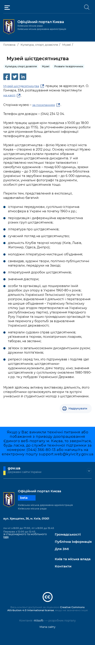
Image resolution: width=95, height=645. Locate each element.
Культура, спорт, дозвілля (39, 44)
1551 (6, 537)
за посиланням (43, 105)
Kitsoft (38, 620)
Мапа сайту (47, 627)
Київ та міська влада (73, 559)
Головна (9, 44)
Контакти (63, 566)
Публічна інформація (73, 541)
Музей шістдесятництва (21, 86)
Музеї (66, 44)
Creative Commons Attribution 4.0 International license (46, 609)
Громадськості (68, 534)
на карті (9, 95)
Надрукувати (77, 408)
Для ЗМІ (62, 549)
